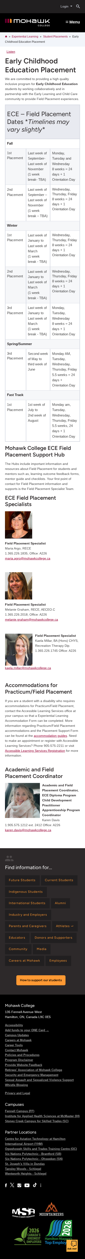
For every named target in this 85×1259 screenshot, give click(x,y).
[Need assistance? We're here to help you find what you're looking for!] (72, 1246)
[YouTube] (26, 1185)
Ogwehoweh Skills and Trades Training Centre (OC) (41, 1149)
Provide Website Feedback (23, 1065)
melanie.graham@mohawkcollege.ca (31, 619)
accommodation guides (50, 735)
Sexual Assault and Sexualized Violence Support (39, 1080)
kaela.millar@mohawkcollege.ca (28, 668)
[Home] (27, 22)
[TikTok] (35, 1185)
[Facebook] (6, 1185)
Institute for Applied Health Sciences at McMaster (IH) (42, 1116)
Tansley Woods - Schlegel (23, 1169)
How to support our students (41, 980)
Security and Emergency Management (31, 1075)
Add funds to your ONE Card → (27, 1030)
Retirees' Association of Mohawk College (33, 1070)
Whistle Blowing (16, 1085)
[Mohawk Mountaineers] (51, 1217)
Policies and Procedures (22, 1055)
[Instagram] (19, 1185)
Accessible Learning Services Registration (35, 750)
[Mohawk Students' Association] (23, 1217)
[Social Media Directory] (40, 1185)
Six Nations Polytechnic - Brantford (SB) (33, 1154)
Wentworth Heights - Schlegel (25, 1173)
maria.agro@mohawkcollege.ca (27, 558)
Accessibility (14, 1025)
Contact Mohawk (16, 1050)
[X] (12, 1185)
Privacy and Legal (17, 1093)
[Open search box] (76, 6)
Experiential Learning (25, 36)
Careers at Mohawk (18, 1040)
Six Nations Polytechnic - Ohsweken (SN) (34, 1159)
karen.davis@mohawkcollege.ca (28, 830)
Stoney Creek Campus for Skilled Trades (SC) (36, 1121)
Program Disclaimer (19, 1060)
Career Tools (14, 1045)
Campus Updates (17, 1035)
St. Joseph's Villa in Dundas (25, 1164)
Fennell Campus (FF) (19, 1111)
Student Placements (55, 36)
